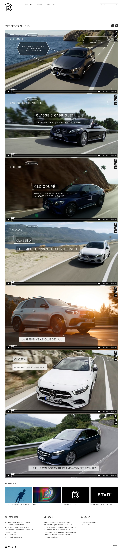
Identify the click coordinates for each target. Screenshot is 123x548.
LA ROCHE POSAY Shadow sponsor (17, 504)
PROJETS (28, 5)
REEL (35, 504)
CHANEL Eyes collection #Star (102, 504)
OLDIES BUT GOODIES (69, 504)
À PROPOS (39, 5)
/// (117, 545)
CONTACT (51, 5)
